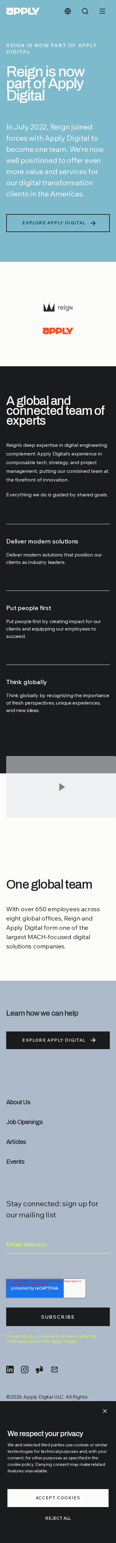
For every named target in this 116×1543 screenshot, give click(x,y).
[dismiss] (105, 1411)
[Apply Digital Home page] (23, 11)
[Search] (85, 11)
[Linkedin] (10, 1369)
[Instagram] (24, 1369)
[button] (61, 798)
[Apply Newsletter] (54, 1369)
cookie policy (20, 1464)
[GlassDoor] (39, 1369)
